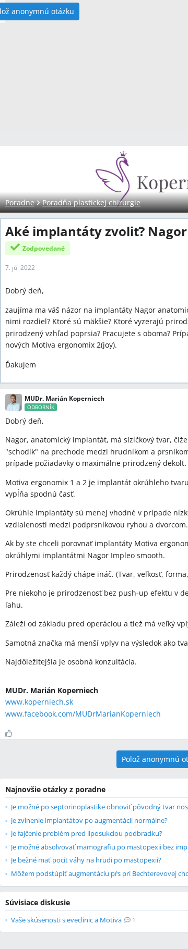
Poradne (19, 202)
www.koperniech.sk (39, 702)
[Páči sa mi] (12, 733)
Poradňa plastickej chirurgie (91, 202)
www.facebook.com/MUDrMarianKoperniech (83, 714)
